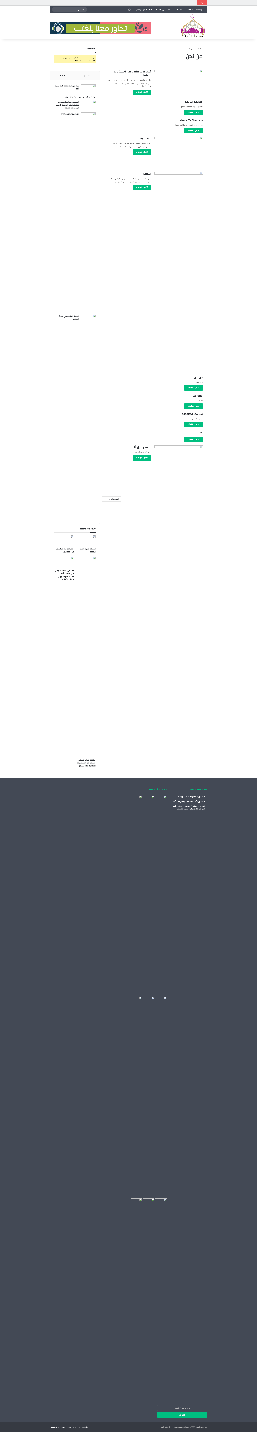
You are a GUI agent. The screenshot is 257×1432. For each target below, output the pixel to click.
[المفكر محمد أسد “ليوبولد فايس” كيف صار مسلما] (136, 1202)
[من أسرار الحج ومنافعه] (88, 212)
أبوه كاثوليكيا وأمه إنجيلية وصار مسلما (131, 73)
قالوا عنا (197, 395)
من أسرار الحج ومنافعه (70, 114)
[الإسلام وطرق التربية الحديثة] (86, 540)
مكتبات (179, 9)
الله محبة (145, 138)
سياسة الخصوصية (192, 413)
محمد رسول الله (141, 447)
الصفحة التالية (114, 499)
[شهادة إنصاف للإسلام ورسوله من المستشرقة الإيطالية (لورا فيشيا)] (86, 657)
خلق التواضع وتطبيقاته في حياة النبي (64, 550)
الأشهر (87, 76)
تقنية (63, 1427)
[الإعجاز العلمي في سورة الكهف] (88, 415)
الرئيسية (199, 9)
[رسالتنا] (178, 272)
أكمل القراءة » (142, 92)
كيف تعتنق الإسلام (144, 9)
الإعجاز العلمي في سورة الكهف (69, 317)
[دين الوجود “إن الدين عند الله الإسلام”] (161, 1298)
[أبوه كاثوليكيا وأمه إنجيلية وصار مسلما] (178, 83)
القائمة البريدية (194, 101)
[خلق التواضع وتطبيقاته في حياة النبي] (64, 540)
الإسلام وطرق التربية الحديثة (88, 550)
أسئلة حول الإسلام (163, 9)
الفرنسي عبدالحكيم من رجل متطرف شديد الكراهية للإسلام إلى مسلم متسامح (67, 105)
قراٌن (129, 9)
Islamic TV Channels (191, 120)
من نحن (198, 377)
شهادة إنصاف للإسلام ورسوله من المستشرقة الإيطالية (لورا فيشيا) (86, 763)
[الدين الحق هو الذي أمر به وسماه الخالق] (161, 896)
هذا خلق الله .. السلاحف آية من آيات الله (80, 97)
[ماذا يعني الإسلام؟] (148, 1201)
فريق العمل (71, 1427)
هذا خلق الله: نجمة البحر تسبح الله (67, 87)
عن (79, 1427)
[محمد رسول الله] (178, 466)
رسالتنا (147, 173)
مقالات (190, 9)
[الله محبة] (178, 153)
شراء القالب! (55, 1427)
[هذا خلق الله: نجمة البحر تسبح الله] (88, 89)
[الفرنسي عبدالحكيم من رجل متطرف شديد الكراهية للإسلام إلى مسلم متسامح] (88, 106)
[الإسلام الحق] (193, 26)
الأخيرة (62, 76)
